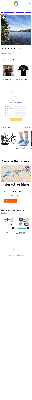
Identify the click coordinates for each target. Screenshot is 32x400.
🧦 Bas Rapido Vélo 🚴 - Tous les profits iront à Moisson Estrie (23, 148)
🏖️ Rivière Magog (4, 14)
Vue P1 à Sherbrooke (9, 12)
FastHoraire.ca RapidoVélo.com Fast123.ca (17, 255)
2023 (2, 12)
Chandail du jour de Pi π (6, 79)
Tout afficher (28, 127)
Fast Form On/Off (4, 232)
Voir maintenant (10, 200)
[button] (1, 3)
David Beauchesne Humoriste (22, 79)
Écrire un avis (16, 120)
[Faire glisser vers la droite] (19, 84)
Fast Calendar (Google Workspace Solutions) (20, 233)
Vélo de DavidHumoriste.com (7, 147)
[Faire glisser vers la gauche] (12, 84)
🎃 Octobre (28, 12)
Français (15, 249)
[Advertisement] (16, 329)
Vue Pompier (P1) (20, 12)
